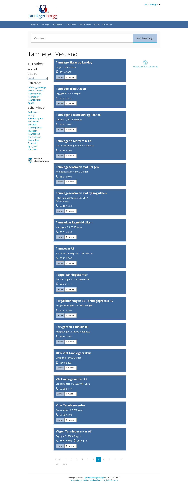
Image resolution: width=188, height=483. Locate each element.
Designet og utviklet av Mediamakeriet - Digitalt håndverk (94, 480)
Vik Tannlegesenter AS (71, 379)
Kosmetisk (33, 139)
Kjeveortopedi (35, 118)
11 (122, 459)
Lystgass (32, 146)
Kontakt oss (107, 24)
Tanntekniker (34, 99)
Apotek (97, 24)
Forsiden (35, 24)
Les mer (60, 77)
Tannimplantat (35, 127)
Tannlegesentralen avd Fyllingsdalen (81, 193)
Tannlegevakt (57, 24)
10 (115, 459)
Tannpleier (33, 96)
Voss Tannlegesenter (70, 405)
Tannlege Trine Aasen (71, 89)
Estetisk (32, 143)
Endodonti (33, 112)
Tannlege (45, 24)
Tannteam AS (65, 248)
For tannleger (151, 4)
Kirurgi (31, 115)
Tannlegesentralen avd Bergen (77, 167)
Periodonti (33, 121)
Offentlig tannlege (37, 87)
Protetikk (32, 124)
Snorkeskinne (34, 136)
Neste (64, 464)
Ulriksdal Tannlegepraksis (73, 353)
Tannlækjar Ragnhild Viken (74, 222)
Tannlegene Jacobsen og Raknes (78, 115)
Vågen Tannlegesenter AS (74, 431)
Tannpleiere (71, 24)
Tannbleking (34, 133)
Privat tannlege (35, 90)
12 (57, 464)
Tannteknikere (85, 24)
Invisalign (32, 130)
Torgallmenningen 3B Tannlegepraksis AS (84, 301)
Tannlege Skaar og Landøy (74, 62)
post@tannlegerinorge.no (95, 477)
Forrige (58, 459)
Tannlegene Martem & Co (74, 141)
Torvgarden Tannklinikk (72, 327)
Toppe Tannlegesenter (72, 275)
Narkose (32, 149)
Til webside (70, 77)
